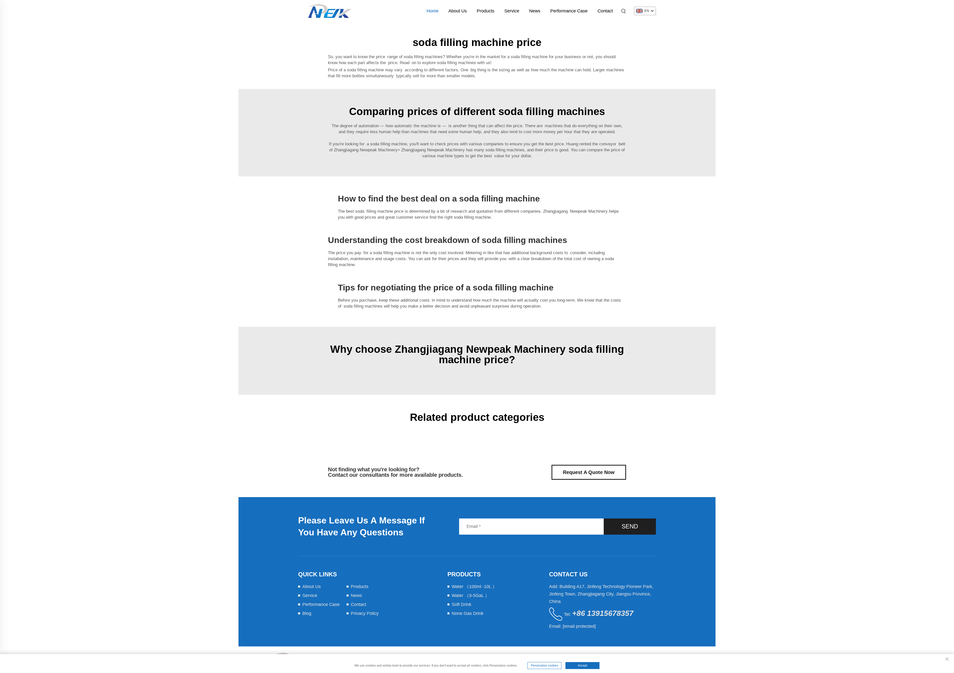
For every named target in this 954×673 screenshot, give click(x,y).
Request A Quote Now (589, 472)
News (534, 10)
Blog (306, 613)
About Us (457, 10)
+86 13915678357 (603, 613)
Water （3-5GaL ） (470, 595)
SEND (630, 526)
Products (485, 10)
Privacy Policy (365, 613)
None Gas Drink (467, 613)
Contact (605, 10)
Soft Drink (461, 604)
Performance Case (569, 10)
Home (432, 10)
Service (511, 10)
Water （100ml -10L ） (474, 586)
